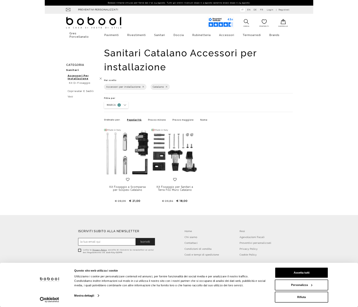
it (242, 10)
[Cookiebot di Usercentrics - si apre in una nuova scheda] (49, 300)
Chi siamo (191, 237)
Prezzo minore (157, 120)
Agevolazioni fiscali (252, 237)
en (249, 10)
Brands (274, 35)
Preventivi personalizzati (98, 9)
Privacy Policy (99, 250)
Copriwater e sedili (81, 91)
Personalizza (299, 284)
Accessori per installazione (123, 86)
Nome (204, 120)
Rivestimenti (136, 35)
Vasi (70, 96)
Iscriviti (145, 241)
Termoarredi (252, 35)
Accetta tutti (302, 272)
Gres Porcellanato (79, 35)
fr (261, 10)
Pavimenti (111, 35)
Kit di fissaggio (79, 83)
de (255, 10)
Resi (242, 231)
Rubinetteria (201, 35)
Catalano (158, 86)
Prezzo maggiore (183, 120)
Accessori (226, 35)
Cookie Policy (248, 254)
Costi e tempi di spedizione (202, 254)
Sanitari (159, 35)
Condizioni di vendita (198, 249)
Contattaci (191, 243)
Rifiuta (301, 297)
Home (188, 231)
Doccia (178, 35)
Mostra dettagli (84, 295)
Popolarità (134, 120)
